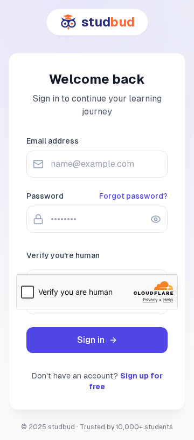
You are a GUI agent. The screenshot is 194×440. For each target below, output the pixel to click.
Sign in (91, 340)
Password (45, 196)
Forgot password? (133, 196)
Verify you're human (63, 255)
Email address (52, 141)
